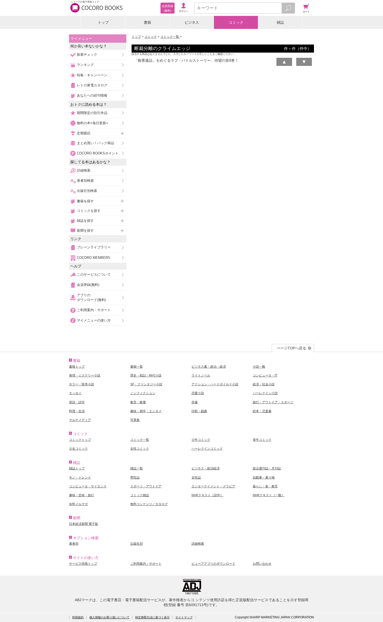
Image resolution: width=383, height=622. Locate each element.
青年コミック (262, 440)
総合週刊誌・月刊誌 (267, 468)
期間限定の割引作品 (92, 113)
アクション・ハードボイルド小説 (214, 384)
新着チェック (87, 54)
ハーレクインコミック (207, 448)
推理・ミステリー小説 (84, 375)
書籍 (147, 22)
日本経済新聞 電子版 (83, 524)
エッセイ (75, 393)
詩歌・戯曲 (199, 411)
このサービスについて (94, 275)
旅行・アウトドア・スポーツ (273, 402)
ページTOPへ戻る (291, 348)
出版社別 (136, 543)
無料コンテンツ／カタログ (149, 504)
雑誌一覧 (136, 468)
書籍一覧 (136, 366)
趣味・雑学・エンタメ (146, 411)
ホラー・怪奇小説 (81, 384)
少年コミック (200, 440)
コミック (236, 22)
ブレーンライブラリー (94, 247)
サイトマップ (184, 617)
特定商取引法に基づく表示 (152, 617)
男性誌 (135, 477)
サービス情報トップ (83, 564)
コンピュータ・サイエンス (88, 486)
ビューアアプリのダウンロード (213, 564)
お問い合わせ (262, 564)
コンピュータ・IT (265, 375)
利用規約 (78, 617)
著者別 (73, 543)
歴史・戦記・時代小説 (146, 375)
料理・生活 (77, 411)
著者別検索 (85, 181)
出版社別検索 (87, 191)
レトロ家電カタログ (92, 85)
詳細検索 (83, 170)
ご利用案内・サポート (94, 310)
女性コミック (139, 448)
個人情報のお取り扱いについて (109, 617)
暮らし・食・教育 (265, 486)
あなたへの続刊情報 (92, 95)
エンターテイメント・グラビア (213, 486)
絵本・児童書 (262, 411)
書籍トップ (77, 366)
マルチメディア (80, 420)
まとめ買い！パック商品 (95, 143)
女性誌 (196, 477)
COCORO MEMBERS (93, 258)
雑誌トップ (77, 468)
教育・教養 (138, 402)
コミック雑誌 (139, 495)
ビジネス (191, 22)
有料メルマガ (78, 504)
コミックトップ (80, 440)
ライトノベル (200, 375)
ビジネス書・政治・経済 (208, 366)
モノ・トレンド (80, 477)
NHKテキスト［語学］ (207, 495)
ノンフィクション (142, 393)
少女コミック (78, 448)
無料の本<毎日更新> (92, 123)
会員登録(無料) (88, 285)
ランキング (85, 65)
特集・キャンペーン (92, 75)
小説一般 (259, 366)
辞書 (194, 402)
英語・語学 (77, 402)
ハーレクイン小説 (265, 393)
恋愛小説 (197, 393)
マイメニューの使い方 (94, 320)
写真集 (135, 420)
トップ (103, 22)
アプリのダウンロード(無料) (91, 297)
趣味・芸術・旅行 (81, 495)
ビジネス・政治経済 (205, 468)
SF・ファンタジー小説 (146, 384)
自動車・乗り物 (264, 477)
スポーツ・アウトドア (146, 486)
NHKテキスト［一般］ (269, 495)
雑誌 (280, 22)
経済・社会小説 (264, 384)
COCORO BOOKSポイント (98, 153)
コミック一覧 (170, 37)
